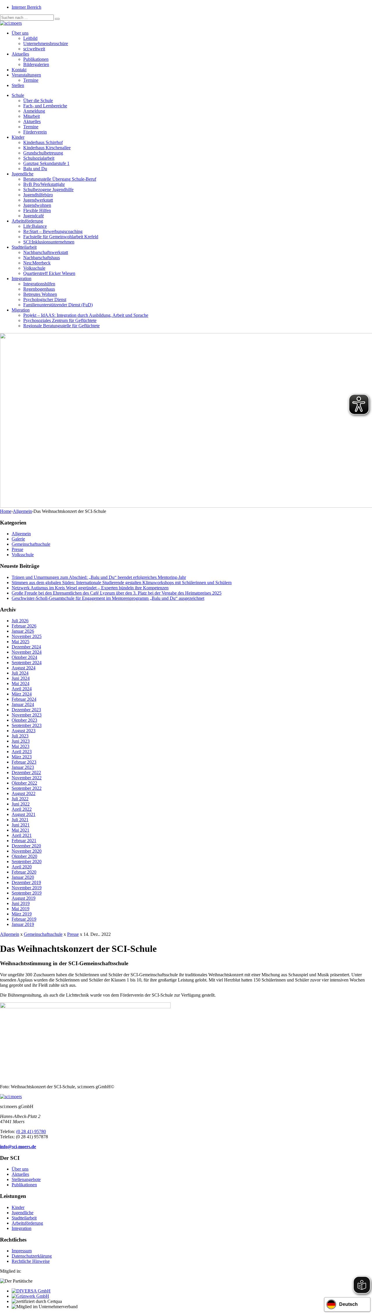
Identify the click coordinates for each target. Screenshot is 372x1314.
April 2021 (22, 835)
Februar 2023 (24, 762)
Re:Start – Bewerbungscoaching (53, 231)
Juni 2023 (21, 741)
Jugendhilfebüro (38, 194)
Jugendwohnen (37, 205)
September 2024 (27, 662)
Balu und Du (35, 168)
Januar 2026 (23, 631)
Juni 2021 (21, 824)
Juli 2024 (20, 673)
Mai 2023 (20, 746)
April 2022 (22, 809)
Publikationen (36, 59)
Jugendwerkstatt (38, 200)
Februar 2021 (24, 840)
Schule (18, 95)
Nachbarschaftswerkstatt (45, 252)
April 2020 (22, 866)
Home (5, 511)
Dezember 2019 (26, 882)
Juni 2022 (21, 803)
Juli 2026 (20, 620)
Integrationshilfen (39, 283)
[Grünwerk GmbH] (30, 1296)
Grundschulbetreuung (43, 152)
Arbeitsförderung (27, 220)
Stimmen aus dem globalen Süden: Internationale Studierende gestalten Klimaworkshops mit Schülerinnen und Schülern (122, 582)
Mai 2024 (20, 683)
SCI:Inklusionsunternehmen (48, 241)
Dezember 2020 (26, 845)
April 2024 (22, 688)
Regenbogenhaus (39, 289)
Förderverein (35, 131)
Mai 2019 (20, 908)
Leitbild (30, 38)
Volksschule (34, 268)
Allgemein (22, 511)
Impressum (22, 1250)
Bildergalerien (36, 64)
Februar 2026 (24, 625)
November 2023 (27, 714)
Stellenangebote (26, 1179)
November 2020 (27, 851)
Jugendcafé (33, 215)
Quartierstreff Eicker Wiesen (49, 273)
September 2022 (27, 788)
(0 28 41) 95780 (31, 1131)
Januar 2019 (23, 924)
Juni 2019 (21, 903)
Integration (21, 278)
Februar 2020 (24, 872)
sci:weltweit (34, 48)
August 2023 (23, 730)
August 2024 (23, 667)
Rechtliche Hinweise (31, 1261)
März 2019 (22, 913)
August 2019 (23, 898)
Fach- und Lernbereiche (45, 105)
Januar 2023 (23, 767)
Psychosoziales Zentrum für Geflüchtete (59, 320)
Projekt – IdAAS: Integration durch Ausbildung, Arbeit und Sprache (85, 315)
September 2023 (27, 725)
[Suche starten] (57, 19)
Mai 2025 (20, 641)
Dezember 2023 (26, 709)
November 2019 (27, 887)
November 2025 (27, 636)
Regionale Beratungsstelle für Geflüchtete (61, 325)
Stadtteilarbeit (24, 247)
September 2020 (27, 861)
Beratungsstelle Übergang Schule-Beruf (59, 179)
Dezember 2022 (26, 772)
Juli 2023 (20, 735)
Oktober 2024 (24, 657)
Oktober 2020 (24, 856)
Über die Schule (38, 100)
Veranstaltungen (26, 74)
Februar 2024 (24, 699)
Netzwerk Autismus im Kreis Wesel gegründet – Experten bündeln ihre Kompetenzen (90, 587)
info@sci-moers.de (18, 1146)
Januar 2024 (23, 704)
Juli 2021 (20, 819)
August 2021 (23, 814)
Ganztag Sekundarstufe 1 (46, 163)
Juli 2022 (20, 798)
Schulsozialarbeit (38, 158)
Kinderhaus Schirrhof (43, 142)
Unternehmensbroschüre (45, 43)
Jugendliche (22, 173)
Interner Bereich (26, 7)
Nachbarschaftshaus (41, 257)
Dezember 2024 (26, 646)
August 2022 (23, 793)
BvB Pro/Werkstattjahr (44, 184)
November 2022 (27, 777)
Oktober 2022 (24, 782)
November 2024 (27, 652)
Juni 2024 (21, 678)
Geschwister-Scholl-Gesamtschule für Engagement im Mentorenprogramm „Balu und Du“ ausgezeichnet (108, 598)
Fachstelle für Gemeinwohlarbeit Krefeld (60, 236)
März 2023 (22, 756)
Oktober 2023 (24, 720)
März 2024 (22, 693)
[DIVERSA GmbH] (31, 1290)
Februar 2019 (24, 919)
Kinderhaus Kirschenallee (47, 147)
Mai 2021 (20, 830)
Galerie (18, 538)
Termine (30, 80)
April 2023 (22, 751)
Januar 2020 (23, 877)
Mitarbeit (31, 116)
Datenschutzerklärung (32, 1255)
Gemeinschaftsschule (31, 544)
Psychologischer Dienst (44, 299)
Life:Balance (35, 226)
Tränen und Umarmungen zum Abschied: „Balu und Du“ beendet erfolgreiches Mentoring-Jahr (99, 577)
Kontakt (19, 69)
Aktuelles (20, 53)
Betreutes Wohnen (40, 294)
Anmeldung (34, 111)
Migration (21, 309)
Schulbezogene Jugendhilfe (48, 189)
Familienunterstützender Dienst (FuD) (58, 304)
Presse (17, 549)
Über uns (20, 33)
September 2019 (27, 892)
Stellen (18, 85)
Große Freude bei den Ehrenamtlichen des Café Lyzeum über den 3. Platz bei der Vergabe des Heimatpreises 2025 (116, 593)
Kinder (18, 137)
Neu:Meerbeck (37, 262)
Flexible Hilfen (37, 210)
